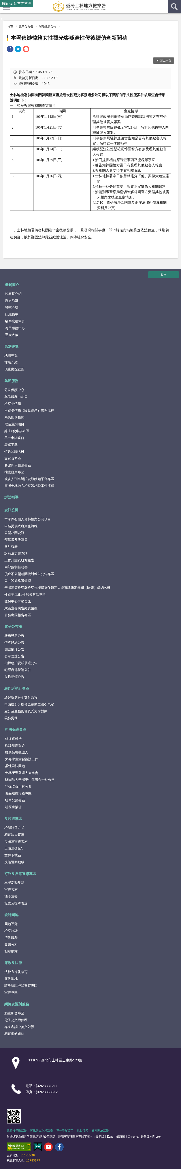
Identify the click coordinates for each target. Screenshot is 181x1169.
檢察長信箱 (12, 403)
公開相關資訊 (14, 533)
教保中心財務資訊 (17, 601)
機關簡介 (12, 285)
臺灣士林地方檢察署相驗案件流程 (29, 486)
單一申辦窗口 (14, 438)
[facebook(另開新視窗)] (59, 1147)
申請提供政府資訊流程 (21, 526)
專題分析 (11, 944)
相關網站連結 (14, 1034)
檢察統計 (11, 931)
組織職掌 (11, 314)
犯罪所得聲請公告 (17, 670)
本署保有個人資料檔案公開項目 (27, 519)
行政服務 (11, 937)
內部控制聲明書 (16, 567)
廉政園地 (11, 979)
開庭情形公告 (14, 649)
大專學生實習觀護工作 (21, 759)
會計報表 (11, 546)
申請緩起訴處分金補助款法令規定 (29, 704)
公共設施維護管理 (17, 581)
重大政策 (11, 335)
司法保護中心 (14, 390)
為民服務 (11, 381)
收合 (163, 275)
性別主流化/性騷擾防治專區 (25, 594)
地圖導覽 (11, 355)
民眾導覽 (11, 346)
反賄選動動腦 (14, 862)
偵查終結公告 (14, 642)
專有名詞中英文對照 (19, 1027)
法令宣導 (11, 896)
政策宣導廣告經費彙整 (21, 608)
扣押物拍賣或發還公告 (21, 663)
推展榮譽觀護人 (16, 752)
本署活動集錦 (14, 882)
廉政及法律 (13, 963)
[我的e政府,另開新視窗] (38, 1147)
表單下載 (11, 445)
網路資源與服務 (16, 1004)
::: (2, 19)
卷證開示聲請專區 (17, 465)
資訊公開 (11, 510)
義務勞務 (11, 718)
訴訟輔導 (11, 497)
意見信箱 (82, 1130)
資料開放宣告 (100, 1130)
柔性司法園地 (15, 766)
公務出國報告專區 (17, 615)
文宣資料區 (12, 458)
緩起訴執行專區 (16, 688)
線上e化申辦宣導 (16, 431)
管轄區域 (11, 307)
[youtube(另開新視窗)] (48, 1147)
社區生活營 (13, 807)
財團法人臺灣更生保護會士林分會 (30, 779)
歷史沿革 (11, 300)
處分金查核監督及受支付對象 (25, 711)
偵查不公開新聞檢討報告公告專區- (29, 574)
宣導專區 (11, 992)
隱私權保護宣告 (17, 1130)
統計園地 (11, 915)
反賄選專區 (13, 819)
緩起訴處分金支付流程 (21, 697)
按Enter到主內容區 (16, 3)
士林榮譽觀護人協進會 (21, 773)
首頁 (10, 26)
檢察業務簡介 (15, 321)
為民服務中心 (15, 328)
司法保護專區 (15, 729)
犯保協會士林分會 (18, 786)
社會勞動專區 (15, 800)
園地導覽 (11, 924)
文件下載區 (12, 855)
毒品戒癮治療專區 (18, 793)
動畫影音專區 (14, 1013)
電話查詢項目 (14, 424)
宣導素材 (11, 889)
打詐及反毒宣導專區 (20, 874)
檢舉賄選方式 (14, 828)
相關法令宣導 (14, 834)
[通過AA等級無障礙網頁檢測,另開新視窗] (19, 1147)
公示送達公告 (14, 656)
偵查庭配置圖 (14, 369)
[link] (10, 50)
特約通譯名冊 (14, 451)
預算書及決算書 (16, 540)
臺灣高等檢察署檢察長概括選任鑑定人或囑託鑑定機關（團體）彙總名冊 (57, 587)
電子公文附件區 (16, 1020)
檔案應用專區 (14, 472)
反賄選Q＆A (13, 848)
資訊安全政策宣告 (41, 1130)
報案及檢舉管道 (16, 903)
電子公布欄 (26, 26)
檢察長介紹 (13, 294)
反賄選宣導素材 (16, 841)
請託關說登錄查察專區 (21, 985)
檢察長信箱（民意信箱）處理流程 (29, 410)
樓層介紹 (11, 362)
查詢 (174, 6)
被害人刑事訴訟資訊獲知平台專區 (29, 479)
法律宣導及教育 (16, 972)
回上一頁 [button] (165, 60)
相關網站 (11, 951)
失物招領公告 (14, 677)
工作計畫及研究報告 (19, 560)
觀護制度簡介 (15, 745)
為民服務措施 (14, 417)
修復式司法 (13, 738)
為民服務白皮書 (16, 397)
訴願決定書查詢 (16, 553)
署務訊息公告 (47, 26)
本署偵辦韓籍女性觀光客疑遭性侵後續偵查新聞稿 (69, 38)
